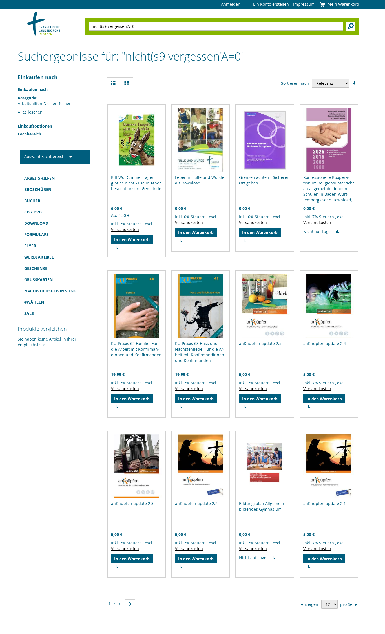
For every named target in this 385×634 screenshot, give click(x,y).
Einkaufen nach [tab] (37, 77)
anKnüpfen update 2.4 (324, 343)
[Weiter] (130, 604)
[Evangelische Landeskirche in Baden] (43, 24)
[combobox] (216, 26)
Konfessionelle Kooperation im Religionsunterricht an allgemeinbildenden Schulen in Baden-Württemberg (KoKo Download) (328, 189)
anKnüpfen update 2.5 (260, 343)
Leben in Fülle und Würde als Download (199, 180)
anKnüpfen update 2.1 (324, 503)
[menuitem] (55, 178)
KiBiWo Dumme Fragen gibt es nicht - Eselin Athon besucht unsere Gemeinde (136, 183)
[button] (116, 247)
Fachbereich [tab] (29, 134)
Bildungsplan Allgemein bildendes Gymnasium (261, 506)
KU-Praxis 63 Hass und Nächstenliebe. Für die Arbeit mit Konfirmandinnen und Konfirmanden (200, 352)
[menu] (55, 246)
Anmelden (230, 4)
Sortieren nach (295, 83)
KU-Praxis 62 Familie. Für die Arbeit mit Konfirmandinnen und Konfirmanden (136, 349)
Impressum (304, 4)
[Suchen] (350, 26)
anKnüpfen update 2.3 (132, 503)
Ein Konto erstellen (271, 4)
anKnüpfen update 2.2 (196, 503)
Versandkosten (125, 229)
